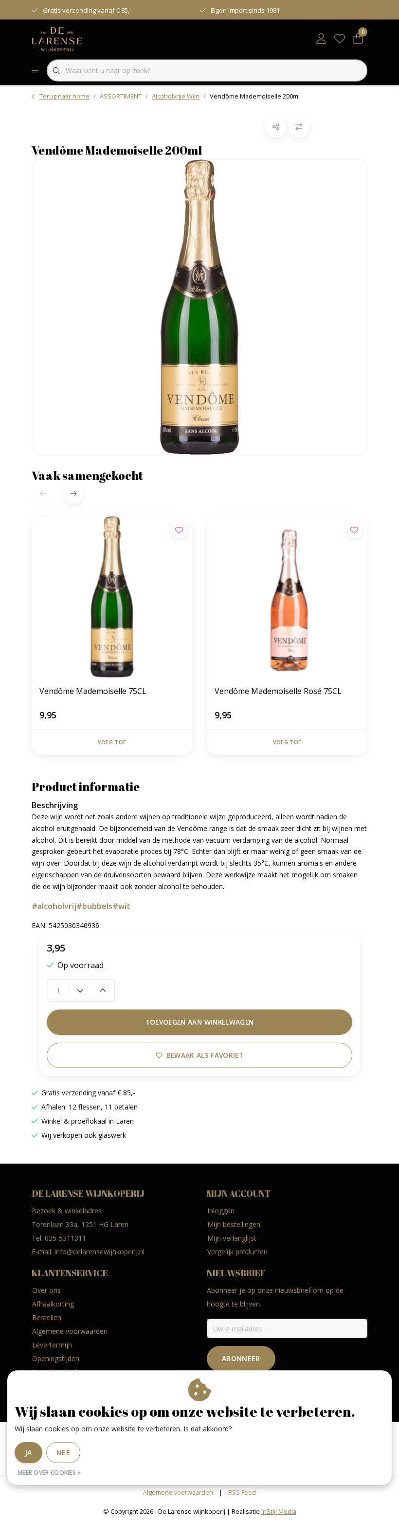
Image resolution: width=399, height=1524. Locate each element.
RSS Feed (242, 1492)
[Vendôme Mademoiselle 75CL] (112, 596)
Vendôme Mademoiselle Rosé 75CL (278, 691)
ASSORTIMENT (121, 96)
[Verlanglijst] (339, 39)
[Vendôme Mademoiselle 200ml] (199, 307)
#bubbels (94, 906)
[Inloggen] (321, 39)
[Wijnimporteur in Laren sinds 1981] (57, 38)
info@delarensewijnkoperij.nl (99, 1251)
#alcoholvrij (54, 906)
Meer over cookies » (49, 1472)
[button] (275, 127)
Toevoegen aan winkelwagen (199, 1022)
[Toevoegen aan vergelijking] (298, 127)
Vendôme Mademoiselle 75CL (92, 691)
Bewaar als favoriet (204, 1055)
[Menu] (35, 71)
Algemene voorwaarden (178, 1492)
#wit (121, 906)
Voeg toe (112, 742)
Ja (28, 1452)
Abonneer (241, 1358)
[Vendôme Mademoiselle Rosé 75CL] (287, 596)
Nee (63, 1452)
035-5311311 (65, 1238)
